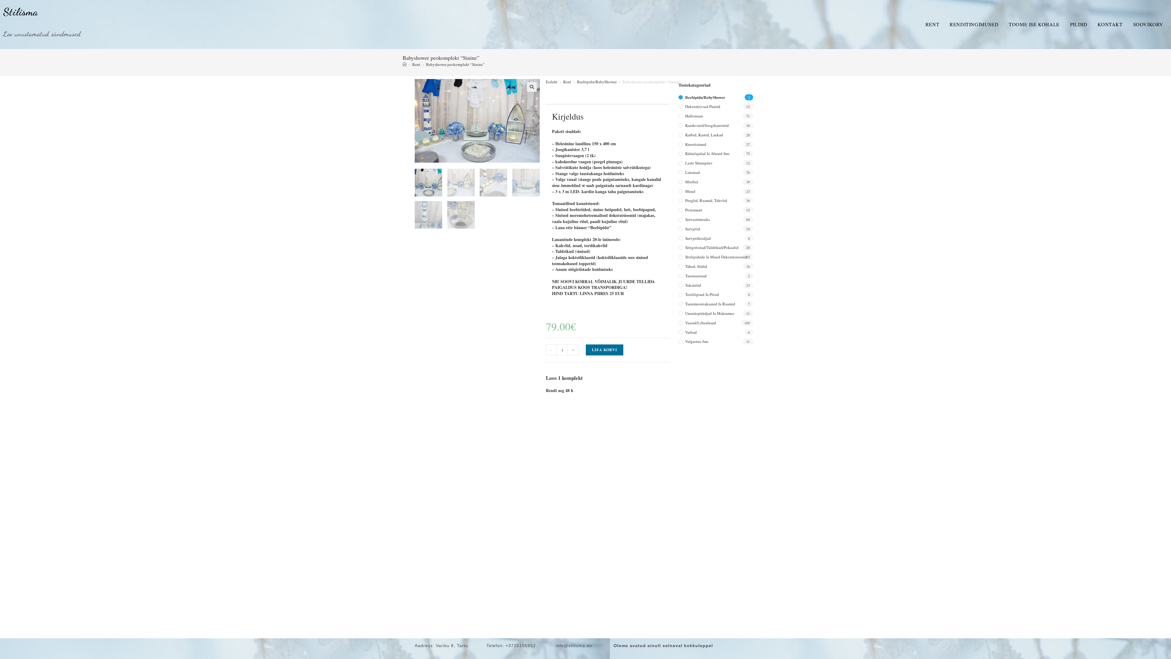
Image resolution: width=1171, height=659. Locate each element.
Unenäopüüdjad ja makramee (709, 313)
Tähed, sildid (696, 266)
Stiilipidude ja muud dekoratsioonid (716, 257)
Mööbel (691, 182)
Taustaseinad (696, 276)
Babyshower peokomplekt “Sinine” (455, 64)
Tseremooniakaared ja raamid (710, 304)
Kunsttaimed (695, 144)
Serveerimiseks (697, 219)
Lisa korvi (604, 349)
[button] (532, 87)
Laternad (692, 172)
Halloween (694, 116)
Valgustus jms (696, 341)
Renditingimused (974, 24)
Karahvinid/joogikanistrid (707, 125)
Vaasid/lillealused (700, 323)
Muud (690, 191)
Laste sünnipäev (699, 163)
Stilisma (20, 11)
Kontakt (1110, 24)
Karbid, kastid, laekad (704, 135)
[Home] (404, 64)
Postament (693, 210)
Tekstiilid (693, 285)
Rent (932, 24)
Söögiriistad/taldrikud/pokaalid (712, 247)
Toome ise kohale (1034, 24)
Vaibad (691, 332)
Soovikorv (1148, 24)
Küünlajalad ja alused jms (707, 153)
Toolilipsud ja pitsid (702, 294)
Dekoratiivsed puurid (702, 106)
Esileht (551, 82)
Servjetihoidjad (698, 238)
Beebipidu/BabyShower (597, 82)
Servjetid (692, 229)
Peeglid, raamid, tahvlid (706, 200)
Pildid (1078, 24)
